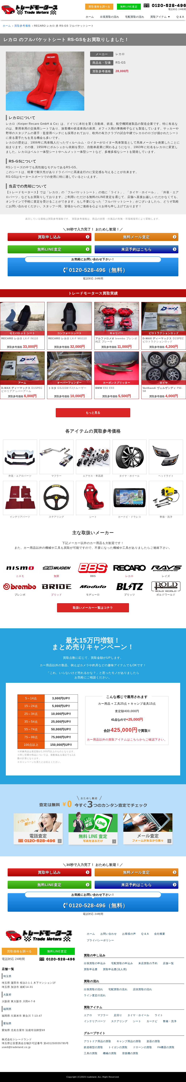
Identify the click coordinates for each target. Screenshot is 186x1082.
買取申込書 (91, 969)
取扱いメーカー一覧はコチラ (93, 607)
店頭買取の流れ (142, 989)
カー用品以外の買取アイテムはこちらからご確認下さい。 (127, 739)
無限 (56, 576)
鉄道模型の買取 (93, 1047)
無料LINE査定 (129, 6)
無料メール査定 (136, 237)
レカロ (129, 576)
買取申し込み (49, 237)
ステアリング (119, 1021)
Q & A (180, 16)
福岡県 (7, 1009)
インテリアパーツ (95, 1021)
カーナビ (152, 1021)
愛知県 (7, 1023)
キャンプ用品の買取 (129, 1041)
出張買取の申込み (95, 963)
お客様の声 (129, 933)
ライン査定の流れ (95, 995)
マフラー (103, 1015)
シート (137, 1021)
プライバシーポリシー (100, 940)
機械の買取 (110, 1053)
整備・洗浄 (170, 1021)
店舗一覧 (168, 963)
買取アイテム (160, 16)
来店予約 (136, 249)
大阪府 (7, 994)
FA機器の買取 (166, 1047)
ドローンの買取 (142, 1047)
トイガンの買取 (118, 1047)
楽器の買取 (153, 1041)
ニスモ (20, 576)
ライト (159, 1015)
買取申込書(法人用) (115, 969)
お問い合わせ (108, 933)
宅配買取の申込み (122, 963)
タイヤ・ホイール (138, 1015)
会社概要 (159, 933)
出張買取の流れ (109, 16)
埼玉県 (7, 976)
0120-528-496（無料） (98, 265)
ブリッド (56, 594)
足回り (118, 1015)
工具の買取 (91, 1053)
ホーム (90, 16)
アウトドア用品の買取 (97, 1041)
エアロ (88, 1015)
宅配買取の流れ (134, 16)
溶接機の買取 (130, 1053)
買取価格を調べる (99, 6)
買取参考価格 (22, 25)
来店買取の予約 (147, 963)
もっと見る (93, 412)
